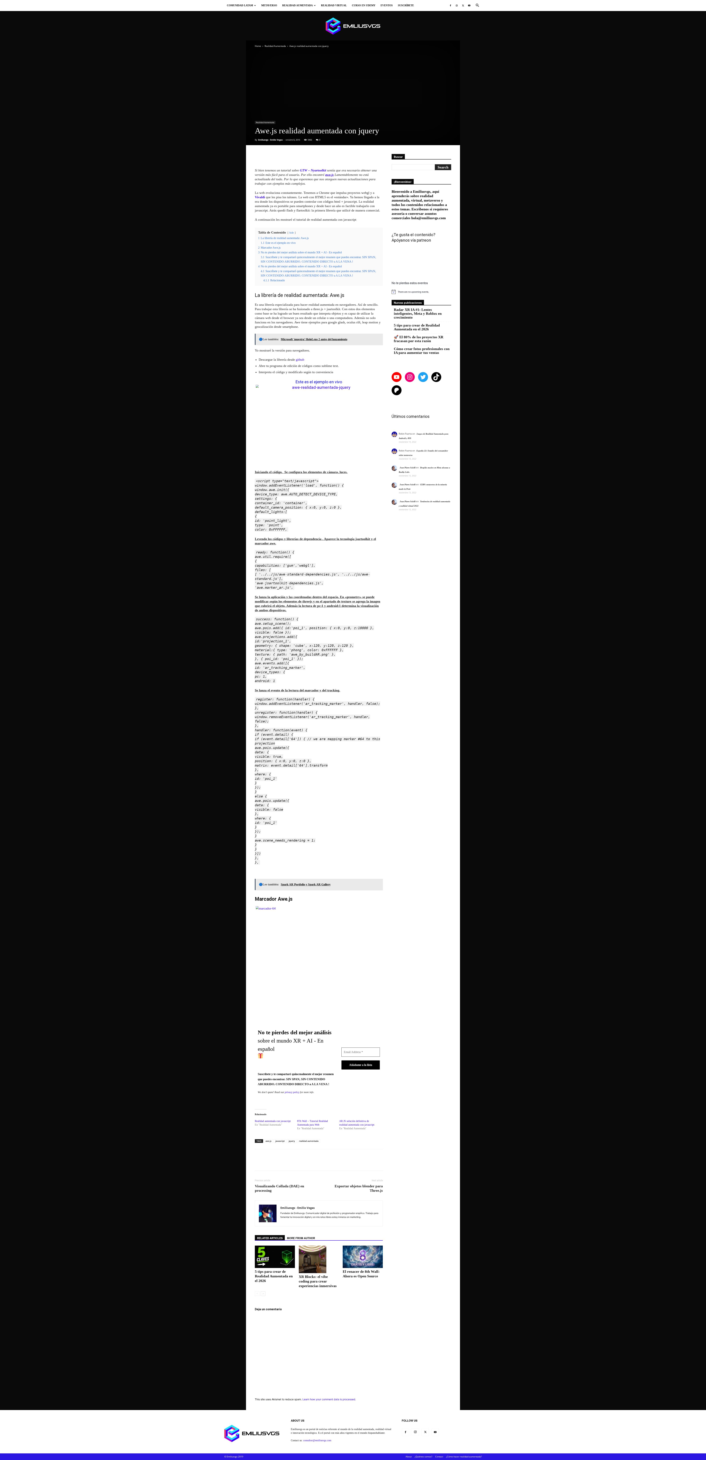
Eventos (387, 5)
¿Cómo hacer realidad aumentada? (464, 1456)
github (300, 359)
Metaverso (269, 5)
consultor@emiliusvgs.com (317, 1440)
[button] (477, 6)
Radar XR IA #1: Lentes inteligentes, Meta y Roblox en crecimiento (418, 313)
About (409, 1456)
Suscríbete (406, 5)
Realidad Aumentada (297, 5)
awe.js (268, 1141)
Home (258, 46)
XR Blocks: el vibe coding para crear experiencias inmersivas (318, 1281)
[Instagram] (456, 5)
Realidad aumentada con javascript (273, 1121)
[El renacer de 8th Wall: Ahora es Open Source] (363, 1257)
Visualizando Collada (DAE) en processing (279, 1188)
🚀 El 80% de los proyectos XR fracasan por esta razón (418, 339)
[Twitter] (463, 5)
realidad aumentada (308, 1141)
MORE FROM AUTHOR (301, 1238)
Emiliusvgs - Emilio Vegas (270, 139)
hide (291, 232)
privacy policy (292, 1092)
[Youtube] (469, 5)
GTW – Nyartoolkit (312, 170)
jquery (292, 1141)
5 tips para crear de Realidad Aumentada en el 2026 (274, 1276)
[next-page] (263, 1293)
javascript (280, 1141)
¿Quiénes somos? (423, 1456)
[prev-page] (257, 1293)
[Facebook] (450, 5)
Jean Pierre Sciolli (408, 468)
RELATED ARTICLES (270, 1238)
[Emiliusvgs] (353, 26)
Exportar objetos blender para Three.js (359, 1188)
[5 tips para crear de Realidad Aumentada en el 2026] (275, 1257)
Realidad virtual (334, 5)
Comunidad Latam (240, 5)
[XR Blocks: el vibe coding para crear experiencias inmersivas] (319, 1259)
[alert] (421, 292)
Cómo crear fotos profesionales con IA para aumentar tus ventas (422, 351)
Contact (439, 1456)
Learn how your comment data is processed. (329, 1399)
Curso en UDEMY (363, 5)
